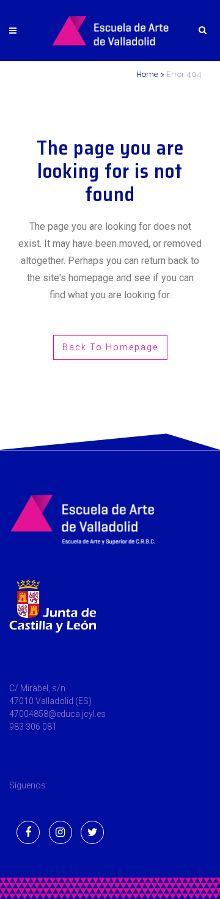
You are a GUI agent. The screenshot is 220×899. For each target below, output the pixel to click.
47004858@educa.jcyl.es (57, 714)
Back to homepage (110, 347)
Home (147, 74)
